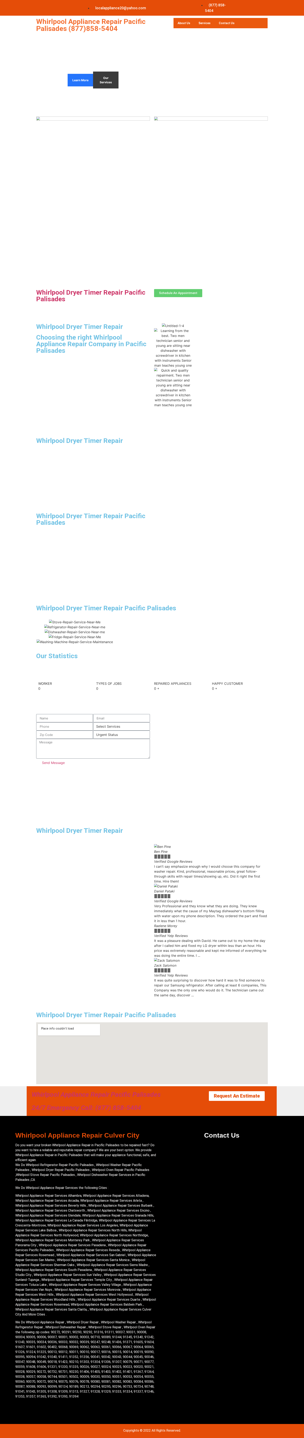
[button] (211, 1000)
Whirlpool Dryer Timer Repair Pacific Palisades (90, 295)
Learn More (80, 80)
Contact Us (227, 23)
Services (205, 23)
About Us (184, 23)
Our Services (106, 80)
